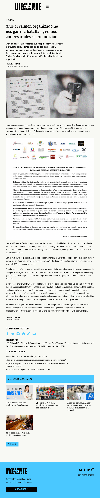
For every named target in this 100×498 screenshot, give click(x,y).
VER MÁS (12, 444)
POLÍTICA (10, 20)
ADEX (17, 343)
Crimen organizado (72, 343)
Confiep (60, 343)
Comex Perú (51, 343)
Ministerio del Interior (52, 346)
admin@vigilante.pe (86, 475)
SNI (63, 346)
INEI (40, 346)
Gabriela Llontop (13, 64)
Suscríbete (21, 489)
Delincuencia (87, 343)
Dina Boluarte (11, 346)
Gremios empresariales (28, 346)
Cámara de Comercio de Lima (33, 343)
